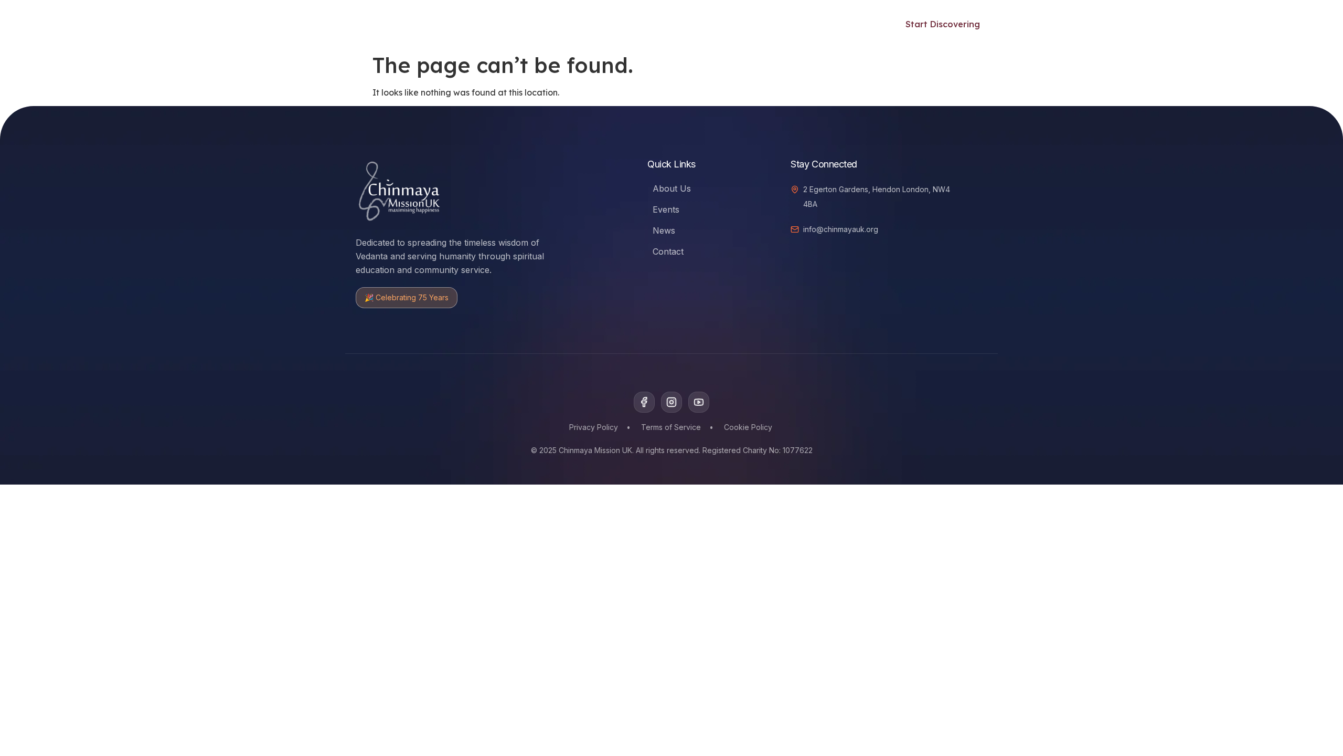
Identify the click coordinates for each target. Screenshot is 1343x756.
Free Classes (533, 24)
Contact (668, 251)
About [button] (809, 24)
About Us (672, 188)
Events (588, 24)
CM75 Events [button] (742, 24)
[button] (865, 22)
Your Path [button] (459, 24)
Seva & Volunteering (659, 24)
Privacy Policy (593, 427)
